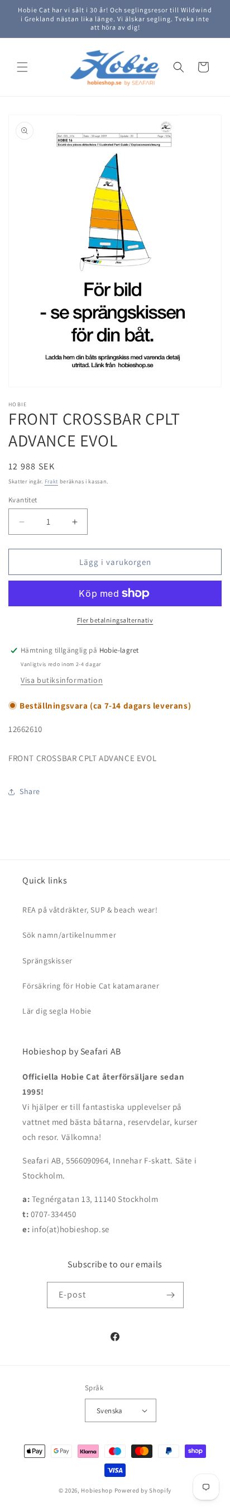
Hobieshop (96, 1490)
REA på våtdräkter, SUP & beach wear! (90, 910)
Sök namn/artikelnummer (69, 935)
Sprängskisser (47, 961)
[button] (22, 67)
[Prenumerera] (171, 1295)
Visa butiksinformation (62, 680)
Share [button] (30, 791)
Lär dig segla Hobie (56, 1011)
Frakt (52, 481)
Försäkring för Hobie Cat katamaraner (91, 986)
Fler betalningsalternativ (115, 620)
